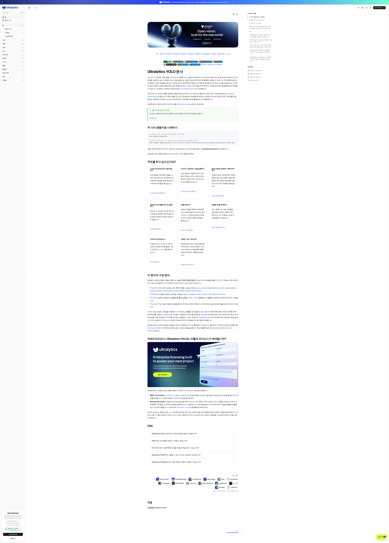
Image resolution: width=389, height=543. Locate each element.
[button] (13, 25)
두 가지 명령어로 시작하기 (257, 17)
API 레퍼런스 (155, 262)
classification (168, 291)
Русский (175, 54)
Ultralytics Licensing (184, 104)
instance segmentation (209, 288)
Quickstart (175, 154)
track (210, 294)
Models (180, 312)
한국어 (162, 54)
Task (153, 288)
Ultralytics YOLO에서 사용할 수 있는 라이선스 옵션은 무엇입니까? (176, 455)
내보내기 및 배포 (187, 230)
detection (196, 288)
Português (206, 54)
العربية (228, 54)
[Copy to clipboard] (236, 133)
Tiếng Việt (221, 54)
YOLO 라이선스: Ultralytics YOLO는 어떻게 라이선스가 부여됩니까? (260, 27)
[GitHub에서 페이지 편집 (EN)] (236, 14)
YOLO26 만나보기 (187, 265)
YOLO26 (184, 89)
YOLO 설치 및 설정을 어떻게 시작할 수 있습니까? (169, 441)
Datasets (167, 315)
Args (153, 298)
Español (198, 54)
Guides (203, 315)
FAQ (250, 31)
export (204, 294)
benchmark (220, 294)
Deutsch (183, 54)
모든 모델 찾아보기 (218, 227)
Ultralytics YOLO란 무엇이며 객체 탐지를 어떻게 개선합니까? (174, 434)
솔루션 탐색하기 (156, 229)
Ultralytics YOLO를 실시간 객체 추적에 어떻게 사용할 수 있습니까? (176, 462)
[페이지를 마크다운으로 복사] (233, 14)
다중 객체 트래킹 (218, 196)
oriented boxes (195, 291)
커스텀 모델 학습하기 (157, 193)
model (190, 298)
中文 (157, 54)
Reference (166, 320)
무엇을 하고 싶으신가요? (257, 20)
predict (198, 294)
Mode (153, 294)
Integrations (203, 317)
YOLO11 (192, 89)
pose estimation (180, 291)
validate (192, 294)
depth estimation (156, 291)
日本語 (168, 54)
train (187, 294)
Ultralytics (151, 77)
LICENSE (176, 398)
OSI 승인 (171, 395)
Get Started (13, 534)
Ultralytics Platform (154, 328)
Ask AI (380, 537)
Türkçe (213, 54)
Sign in (13, 538)
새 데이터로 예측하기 (188, 191)
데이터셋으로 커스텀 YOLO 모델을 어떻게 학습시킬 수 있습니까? (175, 448)
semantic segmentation (227, 288)
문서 (35, 8)
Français (190, 54)
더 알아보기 (154, 118)
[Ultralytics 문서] (13, 7)
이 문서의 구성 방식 (255, 23)
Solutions (154, 304)
